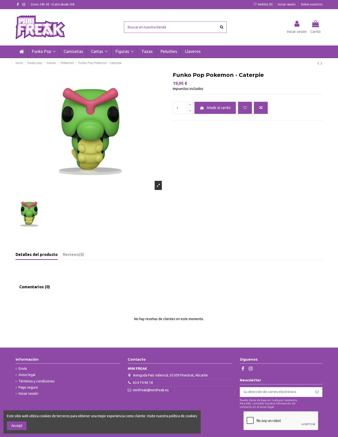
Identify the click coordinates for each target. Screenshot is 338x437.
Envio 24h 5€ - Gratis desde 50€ (52, 4)
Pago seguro (28, 387)
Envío (23, 369)
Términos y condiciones (37, 381)
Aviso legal (27, 375)
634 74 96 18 (143, 383)
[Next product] (321, 63)
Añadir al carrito (219, 108)
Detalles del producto (37, 254)
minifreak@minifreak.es (151, 390)
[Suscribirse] (317, 392)
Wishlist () (265, 4)
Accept (16, 426)
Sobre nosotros (311, 4)
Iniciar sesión (287, 4)
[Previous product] (318, 63)
